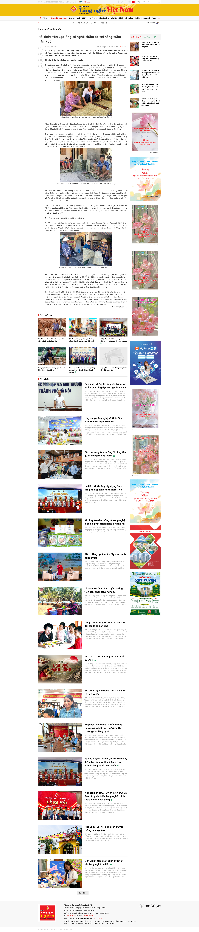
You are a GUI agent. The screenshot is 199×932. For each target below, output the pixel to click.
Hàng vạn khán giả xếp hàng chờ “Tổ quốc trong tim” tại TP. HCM (150, 58)
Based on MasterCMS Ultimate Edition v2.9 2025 (55, 929)
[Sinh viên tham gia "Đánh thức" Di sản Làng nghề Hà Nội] (60, 873)
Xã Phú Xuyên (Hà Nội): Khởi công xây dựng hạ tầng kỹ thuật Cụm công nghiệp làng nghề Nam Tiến (105, 762)
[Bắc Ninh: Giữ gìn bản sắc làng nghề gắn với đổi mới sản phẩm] (52, 327)
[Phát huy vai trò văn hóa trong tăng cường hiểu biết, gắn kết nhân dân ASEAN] (83, 356)
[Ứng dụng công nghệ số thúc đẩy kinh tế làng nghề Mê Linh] (60, 430)
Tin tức (45, 18)
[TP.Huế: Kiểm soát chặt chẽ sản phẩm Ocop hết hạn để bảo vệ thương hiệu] (134, 89)
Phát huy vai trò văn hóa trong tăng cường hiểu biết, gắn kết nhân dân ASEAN (82, 370)
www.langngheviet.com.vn (126, 921)
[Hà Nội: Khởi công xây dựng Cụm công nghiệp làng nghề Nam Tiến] (60, 498)
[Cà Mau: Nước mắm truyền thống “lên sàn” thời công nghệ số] (60, 601)
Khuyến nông (104, 18)
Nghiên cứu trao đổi (142, 18)
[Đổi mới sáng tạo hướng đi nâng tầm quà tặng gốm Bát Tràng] (60, 464)
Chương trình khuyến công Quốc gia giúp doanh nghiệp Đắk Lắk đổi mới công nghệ (150, 102)
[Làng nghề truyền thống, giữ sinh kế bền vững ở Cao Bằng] (52, 356)
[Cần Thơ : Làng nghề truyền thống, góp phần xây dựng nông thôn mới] (83, 327)
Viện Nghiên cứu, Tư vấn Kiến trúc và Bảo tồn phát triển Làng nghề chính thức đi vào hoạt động (105, 796)
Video (154, 18)
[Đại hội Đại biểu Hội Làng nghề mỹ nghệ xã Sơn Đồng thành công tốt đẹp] (113, 327)
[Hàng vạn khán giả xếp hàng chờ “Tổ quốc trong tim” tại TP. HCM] (134, 61)
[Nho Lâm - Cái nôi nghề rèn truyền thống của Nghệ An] (60, 839)
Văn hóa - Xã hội (117, 18)
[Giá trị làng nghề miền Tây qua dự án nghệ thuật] (60, 567)
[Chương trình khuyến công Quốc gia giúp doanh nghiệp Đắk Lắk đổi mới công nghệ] (134, 103)
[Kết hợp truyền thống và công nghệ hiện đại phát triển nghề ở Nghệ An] (60, 533)
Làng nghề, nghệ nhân (58, 18)
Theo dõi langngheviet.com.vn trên (107, 47)
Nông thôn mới (74, 18)
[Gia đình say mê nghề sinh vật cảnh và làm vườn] (60, 703)
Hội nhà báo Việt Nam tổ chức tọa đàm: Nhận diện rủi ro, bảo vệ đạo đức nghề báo (150, 74)
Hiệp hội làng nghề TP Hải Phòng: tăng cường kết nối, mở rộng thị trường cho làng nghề (103, 728)
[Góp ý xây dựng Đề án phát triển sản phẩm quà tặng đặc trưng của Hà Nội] (60, 396)
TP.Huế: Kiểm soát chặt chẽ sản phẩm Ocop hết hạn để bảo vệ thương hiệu (149, 88)
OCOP (84, 18)
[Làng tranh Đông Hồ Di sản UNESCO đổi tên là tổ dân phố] (60, 635)
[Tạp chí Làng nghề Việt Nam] (47, 913)
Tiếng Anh (133, 1)
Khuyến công (92, 18)
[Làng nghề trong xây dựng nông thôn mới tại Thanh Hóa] (113, 356)
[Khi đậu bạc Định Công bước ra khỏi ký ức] (60, 669)
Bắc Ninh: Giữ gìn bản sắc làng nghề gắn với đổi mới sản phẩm (79, 23)
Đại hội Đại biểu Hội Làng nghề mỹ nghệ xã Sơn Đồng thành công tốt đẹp (113, 340)
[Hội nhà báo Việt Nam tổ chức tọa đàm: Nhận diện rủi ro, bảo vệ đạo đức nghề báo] (134, 75)
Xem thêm (82, 893)
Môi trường (129, 18)
